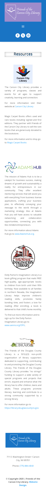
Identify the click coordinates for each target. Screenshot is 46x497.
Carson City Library (24, 106)
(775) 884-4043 (27, 465)
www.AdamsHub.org (24, 233)
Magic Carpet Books (17, 142)
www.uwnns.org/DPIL (15, 325)
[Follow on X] (23, 35)
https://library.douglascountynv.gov (22, 408)
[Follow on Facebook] (17, 35)
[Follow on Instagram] (28, 35)
